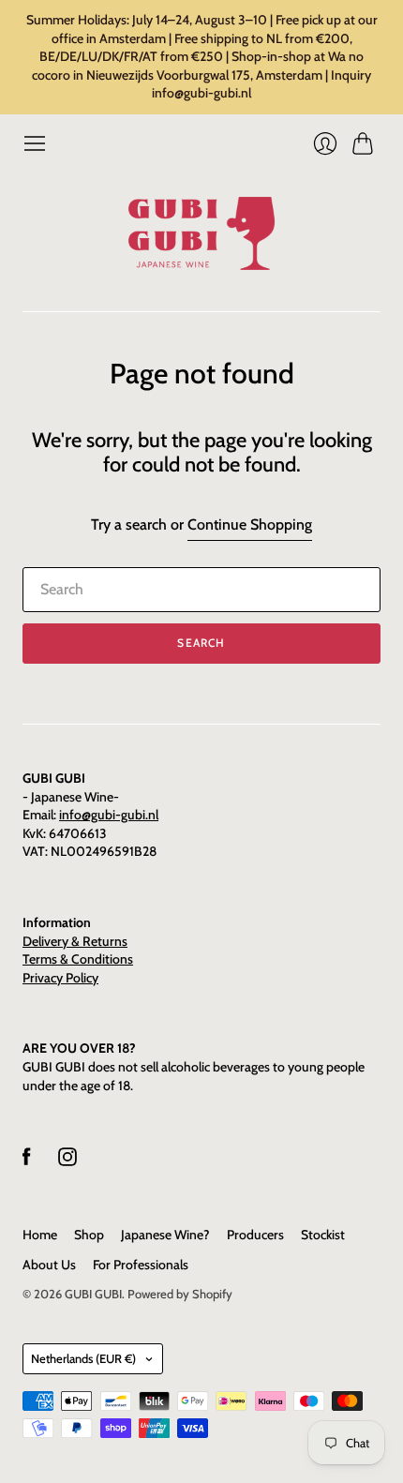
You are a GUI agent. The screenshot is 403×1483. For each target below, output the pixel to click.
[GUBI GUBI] (201, 233)
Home (39, 1234)
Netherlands (83, 1358)
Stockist (323, 1234)
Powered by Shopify (179, 1293)
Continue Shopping (249, 524)
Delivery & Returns (74, 941)
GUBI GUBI (93, 1293)
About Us (49, 1264)
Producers (255, 1234)
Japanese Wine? (165, 1234)
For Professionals (140, 1264)
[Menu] (34, 143)
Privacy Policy (60, 977)
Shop (89, 1234)
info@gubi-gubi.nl (108, 814)
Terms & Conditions (77, 959)
